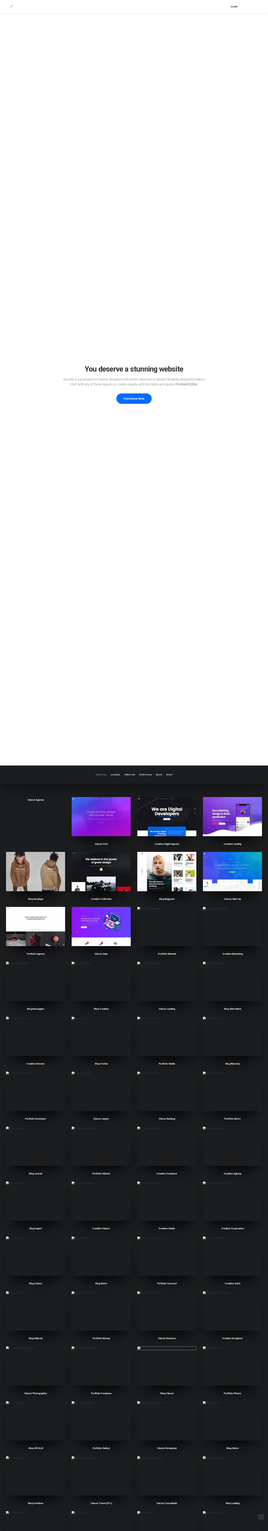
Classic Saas (101, 954)
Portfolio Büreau (101, 1338)
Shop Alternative (232, 1009)
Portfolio (145, 775)
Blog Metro (101, 1283)
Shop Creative (101, 1009)
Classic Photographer (35, 1393)
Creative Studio (167, 1228)
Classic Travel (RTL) (101, 1503)
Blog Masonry (232, 1064)
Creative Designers (232, 1338)
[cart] (259, 6)
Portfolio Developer (35, 1119)
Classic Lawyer (101, 1119)
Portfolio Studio (167, 1064)
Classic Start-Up (232, 899)
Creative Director (35, 1064)
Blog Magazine (166, 899)
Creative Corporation (232, 1228)
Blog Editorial (35, 1338)
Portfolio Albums (101, 1173)
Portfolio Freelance (101, 1393)
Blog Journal (35, 1173)
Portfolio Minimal (167, 954)
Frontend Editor (186, 384)
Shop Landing (233, 1503)
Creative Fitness (101, 1228)
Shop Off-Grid (35, 1448)
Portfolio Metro (232, 1119)
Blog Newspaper (35, 1009)
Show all (101, 775)
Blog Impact (35, 1228)
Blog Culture (35, 1283)
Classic (115, 775)
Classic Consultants (166, 1503)
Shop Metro (232, 1448)
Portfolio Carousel (167, 1283)
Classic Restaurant (167, 1448)
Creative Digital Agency (167, 844)
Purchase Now (134, 399)
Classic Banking (167, 1119)
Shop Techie (101, 1064)
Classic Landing (167, 1009)
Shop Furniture (35, 1503)
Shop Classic (167, 1393)
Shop (169, 775)
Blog (159, 775)
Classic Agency (36, 800)
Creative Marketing (232, 954)
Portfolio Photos (232, 1393)
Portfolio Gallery (101, 1448)
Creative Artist (232, 1283)
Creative (129, 775)
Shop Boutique (35, 899)
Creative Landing (232, 844)
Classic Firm (101, 844)
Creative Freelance (167, 1173)
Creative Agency (232, 1173)
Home (234, 6)
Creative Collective (101, 899)
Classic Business (167, 1338)
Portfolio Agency (35, 954)
